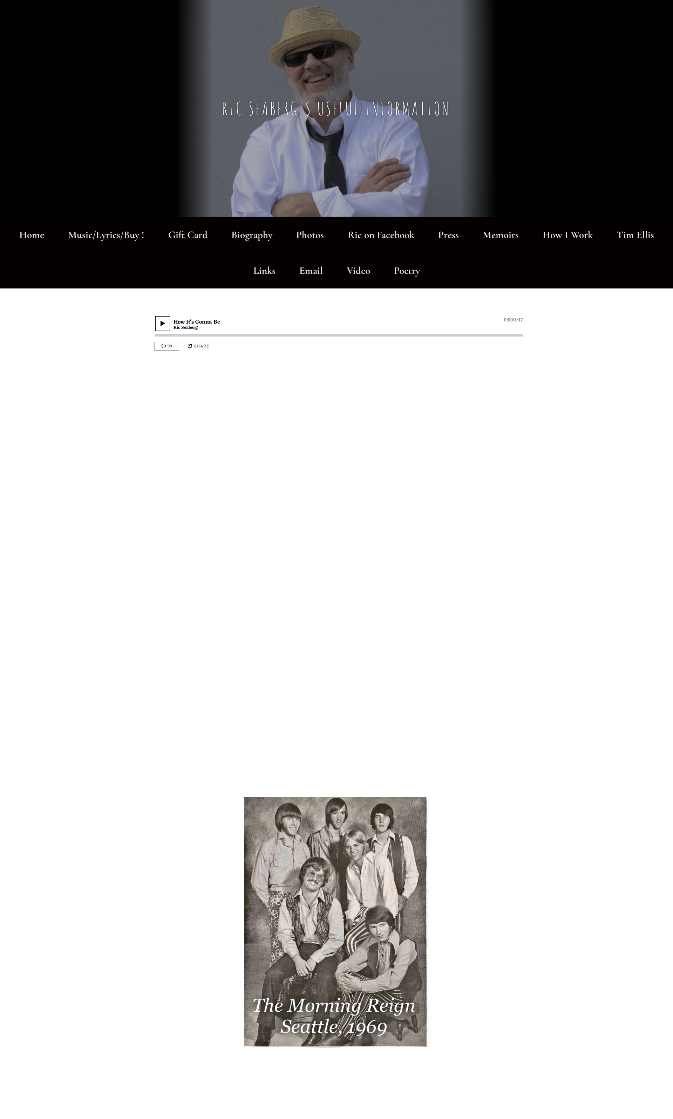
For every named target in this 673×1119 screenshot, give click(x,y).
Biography (251, 235)
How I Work (568, 235)
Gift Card (188, 235)
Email (311, 270)
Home (31, 235)
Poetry (407, 270)
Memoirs (501, 235)
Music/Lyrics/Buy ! (106, 235)
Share (201, 346)
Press (448, 235)
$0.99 (166, 346)
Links (264, 270)
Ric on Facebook (381, 235)
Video (358, 270)
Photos (310, 235)
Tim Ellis (635, 235)
